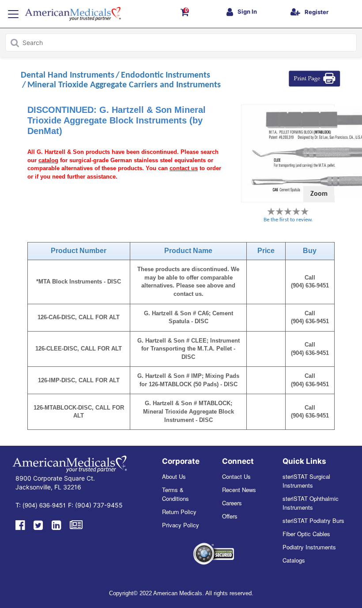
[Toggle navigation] (13, 14)
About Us (174, 476)
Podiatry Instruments (309, 547)
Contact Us (236, 476)
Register (316, 11)
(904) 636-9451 (44, 504)
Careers (232, 503)
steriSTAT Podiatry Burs (313, 520)
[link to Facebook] (20, 524)
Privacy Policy (180, 525)
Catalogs (294, 560)
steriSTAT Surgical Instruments (306, 480)
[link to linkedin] (56, 524)
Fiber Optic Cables (306, 534)
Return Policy (179, 511)
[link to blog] (76, 524)
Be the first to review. (288, 220)
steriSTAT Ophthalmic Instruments (311, 502)
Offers (230, 516)
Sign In (247, 11)
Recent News (239, 489)
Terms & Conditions (175, 494)
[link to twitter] (38, 524)
